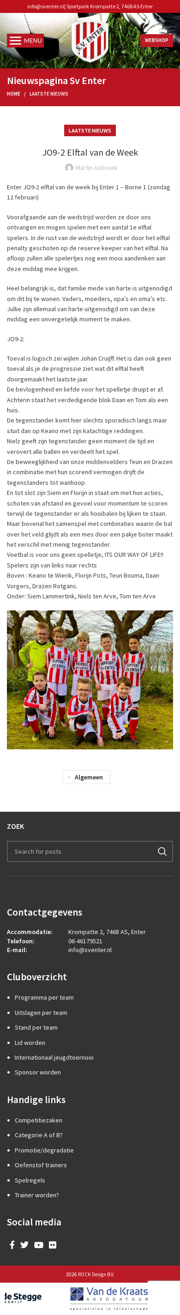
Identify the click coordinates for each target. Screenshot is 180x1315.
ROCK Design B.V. (96, 1274)
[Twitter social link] (24, 1245)
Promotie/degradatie (44, 1150)
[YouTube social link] (38, 1245)
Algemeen (89, 777)
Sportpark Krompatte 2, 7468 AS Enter (109, 6)
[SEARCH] (162, 851)
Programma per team (44, 997)
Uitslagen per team (41, 1012)
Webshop (156, 40)
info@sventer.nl (45, 6)
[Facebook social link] (12, 1245)
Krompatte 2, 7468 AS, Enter (107, 932)
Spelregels (30, 1180)
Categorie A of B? (39, 1135)
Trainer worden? (37, 1195)
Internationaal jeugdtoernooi (54, 1057)
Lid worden (30, 1042)
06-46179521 (85, 941)
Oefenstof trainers (41, 1165)
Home (13, 93)
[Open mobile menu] (25, 40)
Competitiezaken (38, 1120)
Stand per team (36, 1027)
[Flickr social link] (52, 1245)
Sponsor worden (38, 1072)
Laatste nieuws (49, 93)
